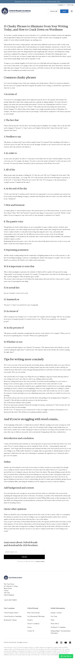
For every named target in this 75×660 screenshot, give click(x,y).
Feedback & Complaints (58, 627)
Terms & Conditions (33, 624)
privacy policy (40, 561)
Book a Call (53, 11)
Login (70, 5)
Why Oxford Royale (33, 613)
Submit (24, 557)
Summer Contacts (56, 613)
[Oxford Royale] (16, 11)
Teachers (30, 620)
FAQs (52, 620)
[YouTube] (66, 642)
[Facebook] (57, 642)
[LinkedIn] (70, 642)
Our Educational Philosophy (36, 616)
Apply (64, 11)
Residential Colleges (10, 620)
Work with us (55, 624)
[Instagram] (61, 642)
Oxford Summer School (11, 613)
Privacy (29, 627)
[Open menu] (72, 11)
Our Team (54, 616)
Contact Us (30, 631)
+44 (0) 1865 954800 (10, 600)
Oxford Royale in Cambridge (13, 616)
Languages (60, 5)
